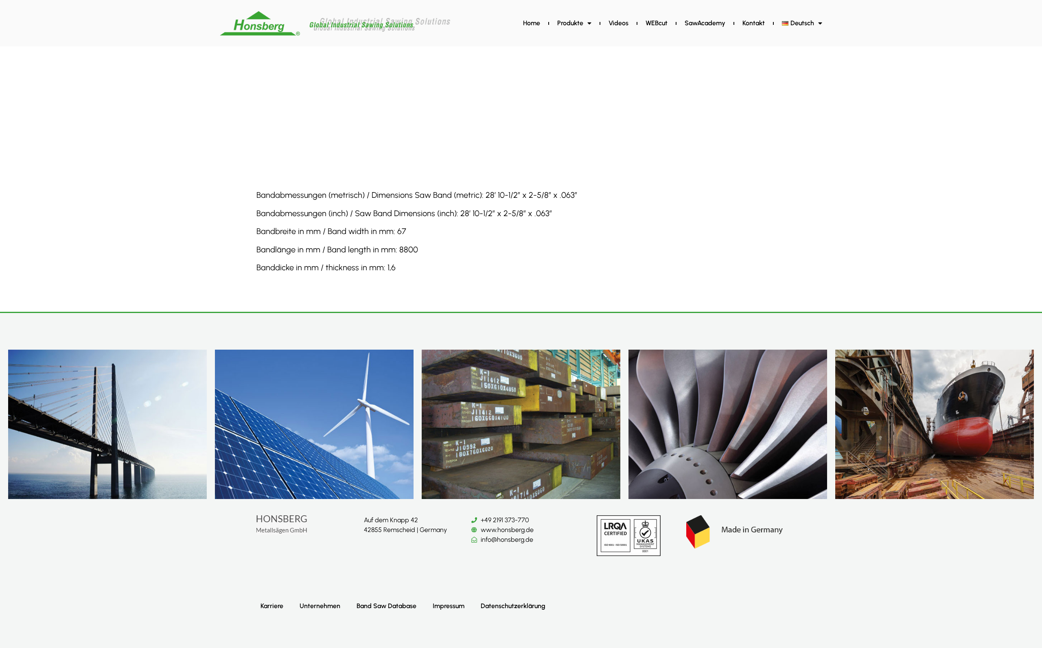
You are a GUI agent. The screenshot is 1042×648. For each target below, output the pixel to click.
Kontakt (753, 23)
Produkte (570, 23)
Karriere (271, 606)
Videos (618, 23)
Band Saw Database (386, 606)
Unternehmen (320, 606)
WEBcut (657, 23)
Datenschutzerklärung (513, 606)
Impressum (448, 606)
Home (531, 23)
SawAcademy (705, 23)
